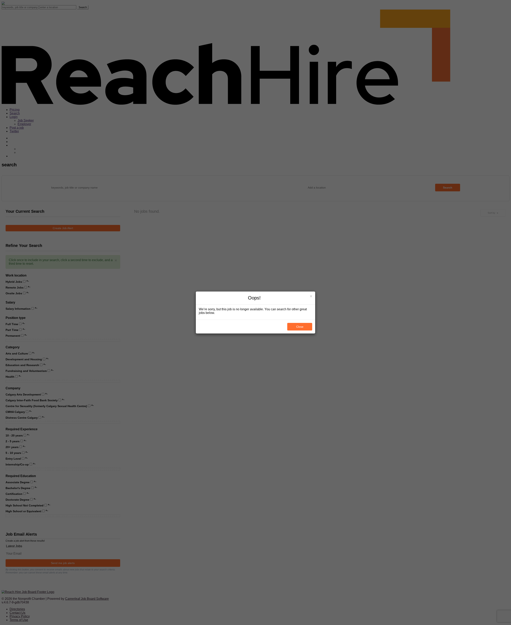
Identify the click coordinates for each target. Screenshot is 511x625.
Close (299, 326)
